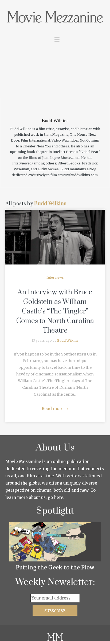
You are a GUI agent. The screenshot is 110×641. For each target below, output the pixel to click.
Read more (55, 408)
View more (55, 237)
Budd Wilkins (50, 203)
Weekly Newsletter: (55, 582)
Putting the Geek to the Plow (55, 567)
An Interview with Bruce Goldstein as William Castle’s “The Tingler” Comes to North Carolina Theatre (55, 311)
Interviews (55, 277)
